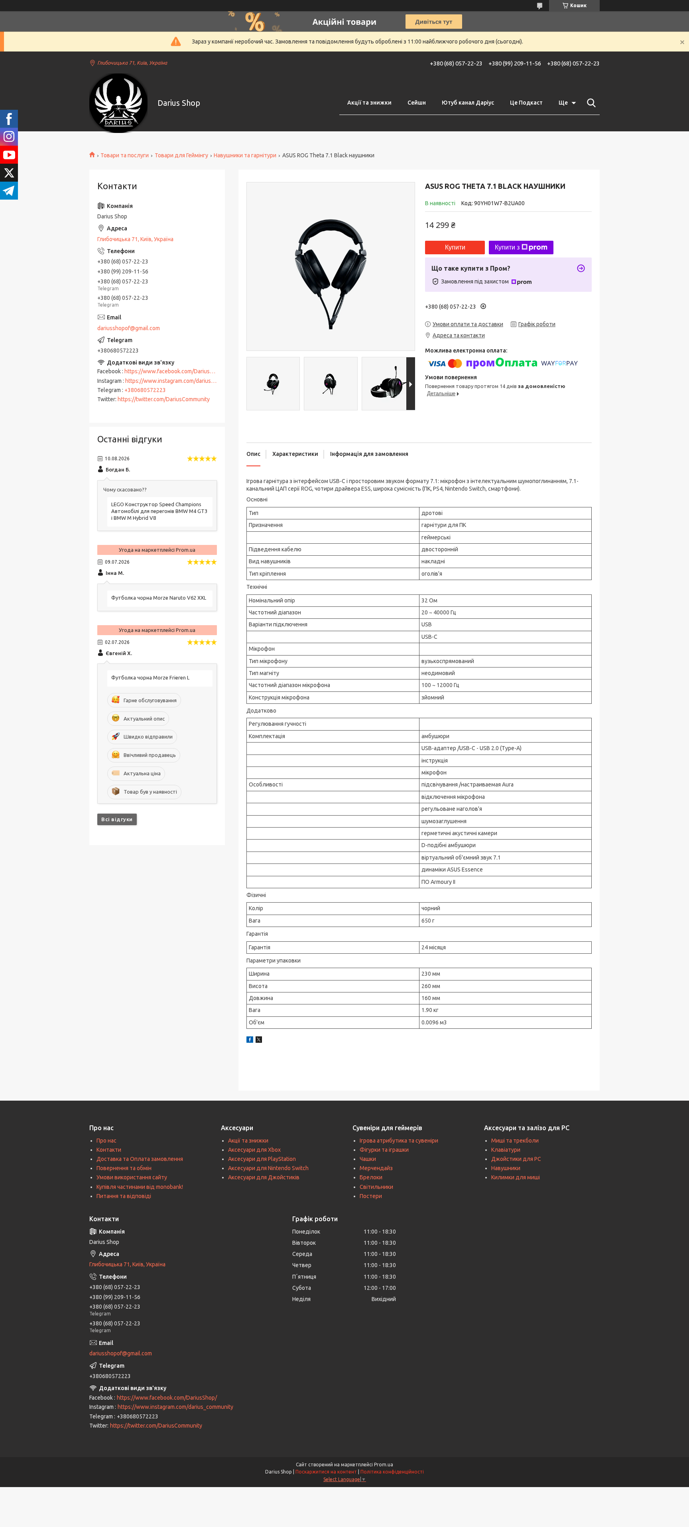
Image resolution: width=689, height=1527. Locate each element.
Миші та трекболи (515, 1140)
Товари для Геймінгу (181, 155)
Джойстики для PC (516, 1159)
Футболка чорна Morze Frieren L (150, 677)
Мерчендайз (376, 1168)
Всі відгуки (117, 819)
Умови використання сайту (131, 1177)
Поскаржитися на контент (326, 1471)
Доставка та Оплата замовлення (139, 1159)
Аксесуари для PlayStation (262, 1159)
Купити (455, 247)
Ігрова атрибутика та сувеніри (399, 1140)
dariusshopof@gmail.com (128, 328)
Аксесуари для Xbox (254, 1150)
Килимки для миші (515, 1177)
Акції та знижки (369, 102)
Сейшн (416, 102)
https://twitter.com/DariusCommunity (164, 399)
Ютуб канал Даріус (468, 102)
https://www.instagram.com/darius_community (183, 381)
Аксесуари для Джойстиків (263, 1177)
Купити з (507, 247)
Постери (371, 1196)
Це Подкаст (526, 102)
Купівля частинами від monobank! (139, 1187)
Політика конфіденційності (392, 1471)
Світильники (376, 1187)
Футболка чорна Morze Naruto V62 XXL (158, 597)
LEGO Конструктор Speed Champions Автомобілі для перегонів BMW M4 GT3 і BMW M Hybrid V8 (159, 511)
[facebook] (249, 1041)
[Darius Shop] (118, 103)
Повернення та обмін (124, 1168)
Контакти (108, 1150)
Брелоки (371, 1177)
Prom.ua (383, 1464)
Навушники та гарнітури (245, 155)
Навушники (505, 1168)
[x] (259, 1041)
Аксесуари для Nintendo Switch (268, 1168)
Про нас (106, 1140)
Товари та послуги (124, 155)
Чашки (368, 1159)
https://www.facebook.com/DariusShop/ (174, 371)
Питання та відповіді (123, 1196)
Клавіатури (505, 1150)
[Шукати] (590, 103)
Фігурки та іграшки (384, 1150)
